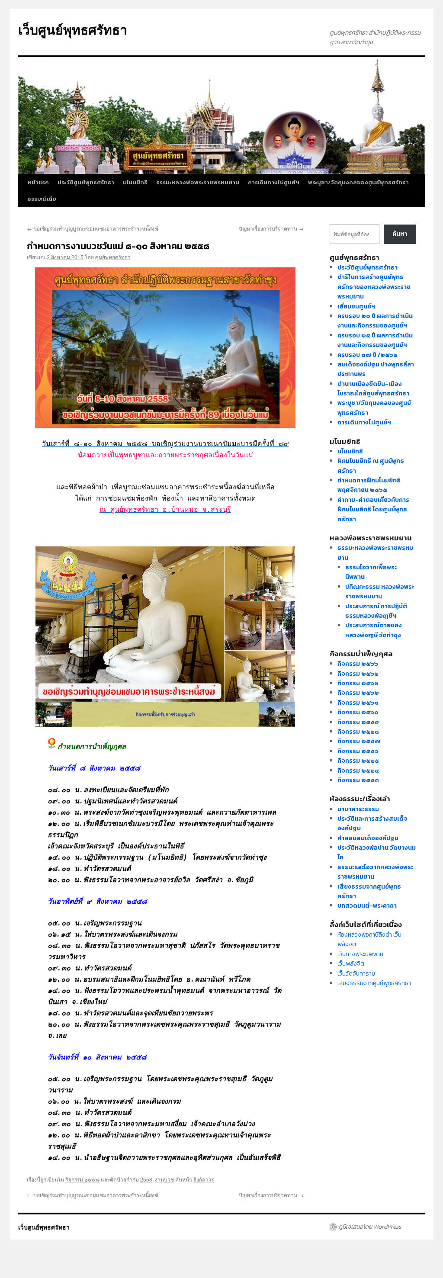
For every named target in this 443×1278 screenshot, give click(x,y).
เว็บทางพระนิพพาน (360, 954)
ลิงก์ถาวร (203, 1179)
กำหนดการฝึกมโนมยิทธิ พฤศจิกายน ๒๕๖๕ (369, 485)
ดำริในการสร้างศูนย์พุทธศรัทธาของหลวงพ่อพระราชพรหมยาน (374, 287)
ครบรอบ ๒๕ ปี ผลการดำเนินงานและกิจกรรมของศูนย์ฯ (375, 340)
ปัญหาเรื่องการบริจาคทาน (271, 228)
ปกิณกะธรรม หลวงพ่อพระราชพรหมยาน (379, 591)
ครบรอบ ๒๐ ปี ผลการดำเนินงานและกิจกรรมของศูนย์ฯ (375, 320)
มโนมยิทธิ (135, 182)
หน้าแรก (38, 182)
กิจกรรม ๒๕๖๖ (357, 663)
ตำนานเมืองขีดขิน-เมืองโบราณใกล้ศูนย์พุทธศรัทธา (373, 388)
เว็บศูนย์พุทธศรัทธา (72, 29)
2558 (146, 1179)
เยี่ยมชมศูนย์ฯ (356, 306)
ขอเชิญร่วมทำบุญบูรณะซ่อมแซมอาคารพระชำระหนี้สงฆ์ (92, 228)
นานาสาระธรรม (358, 809)
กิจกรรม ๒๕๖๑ (358, 702)
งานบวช (164, 1179)
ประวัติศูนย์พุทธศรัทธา (86, 182)
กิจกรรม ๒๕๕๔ (358, 770)
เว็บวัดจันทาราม (356, 973)
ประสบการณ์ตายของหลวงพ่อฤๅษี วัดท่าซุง (373, 630)
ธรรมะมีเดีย (42, 199)
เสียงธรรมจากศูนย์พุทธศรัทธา (374, 983)
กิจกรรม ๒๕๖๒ (358, 692)
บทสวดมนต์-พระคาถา (367, 905)
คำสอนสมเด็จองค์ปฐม (367, 838)
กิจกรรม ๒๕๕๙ (358, 722)
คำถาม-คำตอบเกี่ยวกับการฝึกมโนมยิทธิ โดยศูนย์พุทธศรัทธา (373, 509)
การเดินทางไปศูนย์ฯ (273, 182)
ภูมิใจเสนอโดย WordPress (369, 1226)
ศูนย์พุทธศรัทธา (113, 256)
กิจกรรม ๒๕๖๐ (358, 712)
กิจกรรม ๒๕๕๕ (358, 760)
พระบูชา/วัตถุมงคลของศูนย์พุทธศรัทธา (358, 182)
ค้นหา (399, 233)
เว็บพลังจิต (350, 963)
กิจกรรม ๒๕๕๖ (358, 751)
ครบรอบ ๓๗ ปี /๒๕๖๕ (367, 355)
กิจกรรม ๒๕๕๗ (358, 741)
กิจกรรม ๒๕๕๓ (358, 780)
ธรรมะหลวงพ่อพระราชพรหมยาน (197, 182)
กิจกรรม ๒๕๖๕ (358, 673)
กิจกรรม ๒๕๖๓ (358, 683)
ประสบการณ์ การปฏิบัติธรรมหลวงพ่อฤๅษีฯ (376, 611)
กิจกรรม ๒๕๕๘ (82, 1179)
